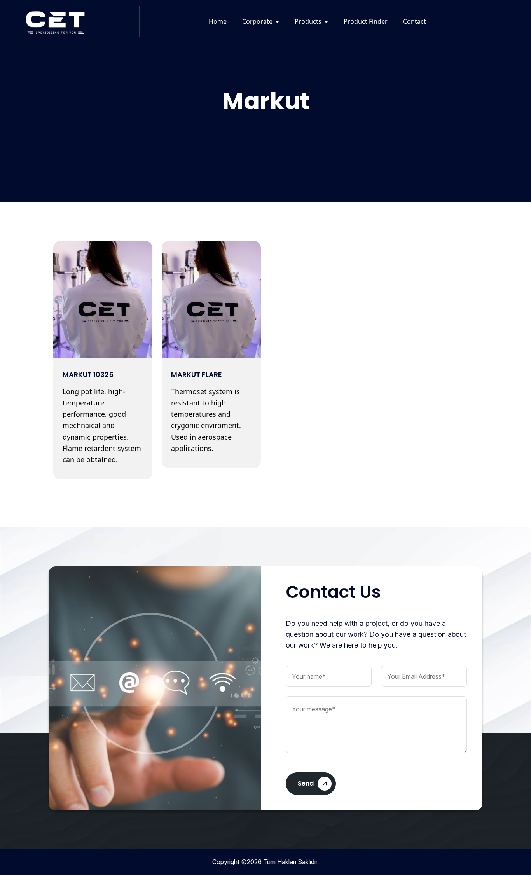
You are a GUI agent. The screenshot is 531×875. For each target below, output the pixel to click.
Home (218, 21)
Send (306, 783)
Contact (414, 21)
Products (308, 21)
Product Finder (366, 21)
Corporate (257, 21)
